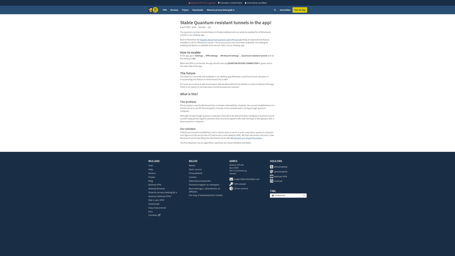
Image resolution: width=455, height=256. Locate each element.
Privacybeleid (195, 173)
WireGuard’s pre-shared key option (246, 138)
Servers (152, 173)
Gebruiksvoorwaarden (200, 180)
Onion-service (241, 188)
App (209, 27)
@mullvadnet (280, 166)
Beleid (192, 165)
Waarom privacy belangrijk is (220, 10)
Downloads (197, 10)
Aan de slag (299, 10)
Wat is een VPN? (156, 200)
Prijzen (185, 10)
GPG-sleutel (240, 184)
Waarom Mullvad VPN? (159, 196)
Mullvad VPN (154, 184)
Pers (150, 211)
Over (150, 165)
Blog (150, 180)
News (194, 27)
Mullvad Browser (156, 188)
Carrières (152, 215)
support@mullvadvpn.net (246, 179)
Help (150, 169)
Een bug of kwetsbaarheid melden (206, 195)
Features (202, 27)
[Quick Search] (275, 10)
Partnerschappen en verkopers (204, 184)
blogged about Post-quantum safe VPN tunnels (221, 39)
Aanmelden (285, 10)
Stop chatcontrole (157, 207)
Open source (195, 169)
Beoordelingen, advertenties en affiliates (204, 190)
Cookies (193, 177)
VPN (165, 10)
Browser (174, 10)
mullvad (278, 181)
